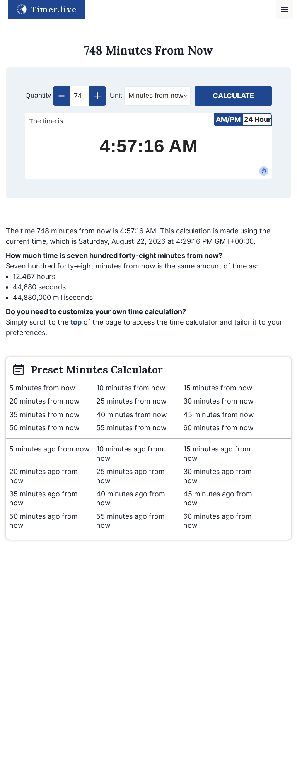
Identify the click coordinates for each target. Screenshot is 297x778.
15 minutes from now (218, 388)
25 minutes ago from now (130, 475)
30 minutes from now (218, 401)
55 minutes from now (131, 428)
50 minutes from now (44, 428)
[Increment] (97, 96)
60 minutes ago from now (217, 520)
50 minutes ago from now (43, 520)
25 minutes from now (131, 401)
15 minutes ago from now (217, 453)
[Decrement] (61, 96)
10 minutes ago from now (130, 453)
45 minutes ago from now (217, 498)
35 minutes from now (44, 414)
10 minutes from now (131, 388)
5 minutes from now (42, 388)
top (76, 322)
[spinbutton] (79, 96)
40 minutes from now (131, 414)
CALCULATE (233, 96)
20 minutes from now (44, 401)
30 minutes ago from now (217, 475)
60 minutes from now (218, 428)
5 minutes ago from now (49, 449)
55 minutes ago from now (130, 520)
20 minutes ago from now (43, 475)
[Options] (284, 9)
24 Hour (257, 119)
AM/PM (228, 119)
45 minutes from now (218, 414)
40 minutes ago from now (130, 498)
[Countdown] (264, 171)
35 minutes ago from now (43, 498)
